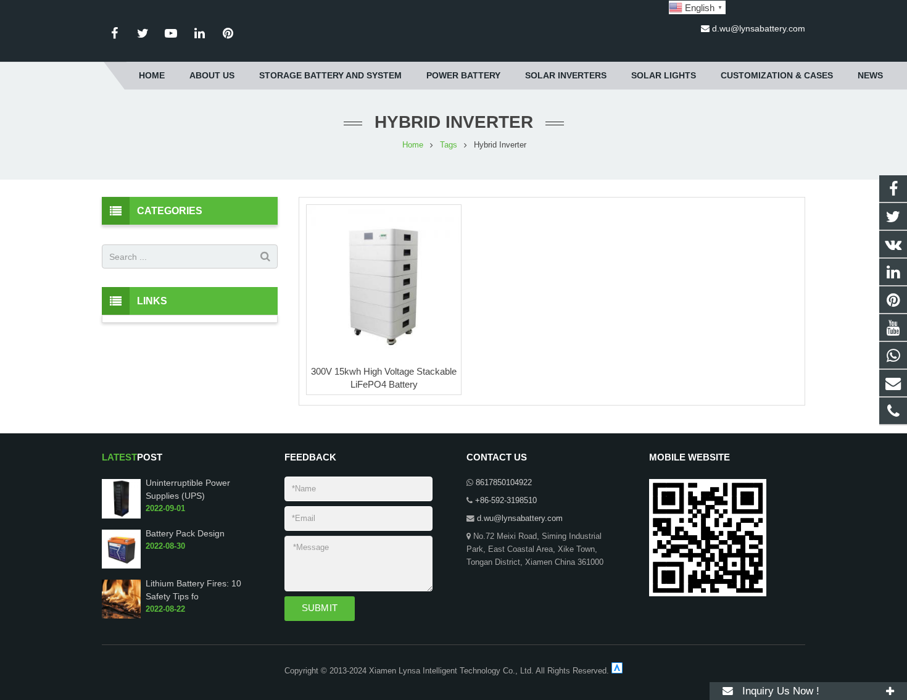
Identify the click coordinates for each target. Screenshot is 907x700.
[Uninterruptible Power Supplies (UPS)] (121, 516)
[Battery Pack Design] (121, 566)
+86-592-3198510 (506, 500)
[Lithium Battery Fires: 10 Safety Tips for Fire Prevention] (121, 616)
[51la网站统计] (617, 671)
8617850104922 (504, 482)
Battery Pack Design (185, 533)
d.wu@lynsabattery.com (758, 28)
